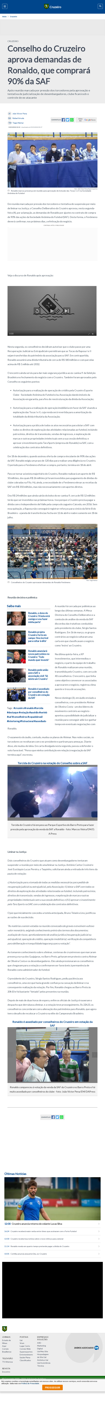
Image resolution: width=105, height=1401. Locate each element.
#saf (9, 716)
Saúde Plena (25, 1357)
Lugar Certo (25, 1346)
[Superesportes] (46, 7)
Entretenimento (26, 1354)
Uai (21, 1340)
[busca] (100, 6)
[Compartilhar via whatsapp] (72, 120)
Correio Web (25, 1349)
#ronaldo (29, 708)
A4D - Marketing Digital (41, 1346)
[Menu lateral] (4, 6)
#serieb (43, 712)
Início (4, 16)
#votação (24, 712)
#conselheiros (19, 716)
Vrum (22, 1343)
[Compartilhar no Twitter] (67, 120)
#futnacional (27, 721)
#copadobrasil (35, 716)
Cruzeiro (13, 17)
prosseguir (52, 1387)
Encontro (6, 1372)
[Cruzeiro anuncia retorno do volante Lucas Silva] (52, 1198)
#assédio (34, 712)
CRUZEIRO (13, 41)
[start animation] (14, 771)
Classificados (25, 1360)
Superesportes (26, 1352)
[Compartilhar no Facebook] (63, 120)
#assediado (40, 721)
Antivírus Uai (42, 1360)
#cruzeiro (19, 708)
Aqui (4, 1346)
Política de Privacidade (30, 1383)
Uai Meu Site (42, 1351)
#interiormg (13, 721)
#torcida (38, 708)
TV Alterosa (7, 1362)
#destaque (12, 712)
